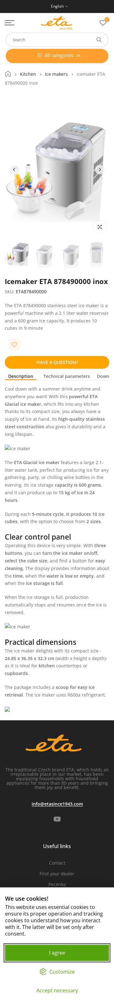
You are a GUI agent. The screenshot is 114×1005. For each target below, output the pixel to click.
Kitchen (28, 74)
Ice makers (56, 74)
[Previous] (14, 169)
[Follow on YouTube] (57, 819)
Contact (57, 863)
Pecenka (57, 884)
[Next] (99, 169)
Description (20, 376)
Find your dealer (57, 874)
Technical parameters (66, 376)
